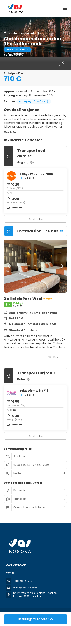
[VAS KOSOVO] (20, 546)
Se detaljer (36, 219)
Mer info (10, 132)
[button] (9, 266)
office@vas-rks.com (25, 587)
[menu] (65, 8)
